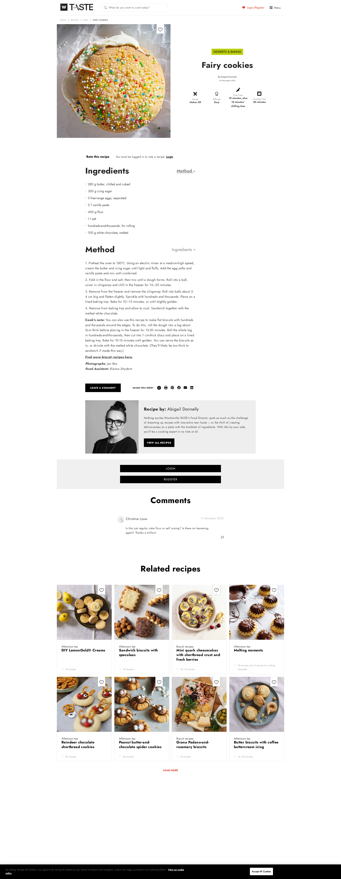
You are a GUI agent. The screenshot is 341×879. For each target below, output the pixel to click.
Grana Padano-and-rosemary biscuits (192, 744)
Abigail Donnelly (229, 77)
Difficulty (217, 99)
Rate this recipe (97, 156)
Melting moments (249, 650)
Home (63, 20)
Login (169, 157)
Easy (85, 20)
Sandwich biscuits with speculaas (138, 652)
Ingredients (182, 249)
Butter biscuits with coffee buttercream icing (256, 744)
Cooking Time (259, 99)
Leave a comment (103, 388)
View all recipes (159, 442)
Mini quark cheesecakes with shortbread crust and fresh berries (198, 655)
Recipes (75, 20)
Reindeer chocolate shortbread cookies (78, 744)
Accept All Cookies (261, 871)
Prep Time (238, 95)
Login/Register (255, 7)
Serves (195, 99)
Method (185, 170)
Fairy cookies (100, 20)
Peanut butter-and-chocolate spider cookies (141, 744)
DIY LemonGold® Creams (83, 650)
